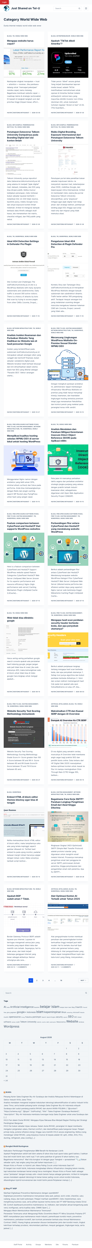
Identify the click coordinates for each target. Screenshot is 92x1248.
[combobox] (44, 993)
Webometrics (61, 1022)
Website (72, 1021)
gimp (8, 1012)
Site (57, 1244)
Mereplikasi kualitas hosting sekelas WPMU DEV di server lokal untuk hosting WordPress (23, 438)
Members (48, 1244)
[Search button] (79, 8)
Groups (38, 1244)
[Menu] (86, 8)
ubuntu (39, 1022)
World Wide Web (21, 36)
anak (8, 1007)
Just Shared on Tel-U (25, 8)
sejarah (65, 1017)
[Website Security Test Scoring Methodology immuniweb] (24, 733)
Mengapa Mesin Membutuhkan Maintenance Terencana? (27, 1210)
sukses (14, 1022)
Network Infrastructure (22, 328)
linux (64, 1012)
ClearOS (78, 1007)
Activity (29, 1244)
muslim (6, 1017)
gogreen (13, 1012)
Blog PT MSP (11, 1188)
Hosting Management (74, 328)
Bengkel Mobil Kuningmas (17, 1146)
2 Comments (22, 967)
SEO (71, 1016)
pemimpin (36, 1017)
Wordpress (19, 236)
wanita (44, 1022)
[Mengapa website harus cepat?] (24, 62)
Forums (65, 1244)
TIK (13, 36)
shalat (79, 1017)
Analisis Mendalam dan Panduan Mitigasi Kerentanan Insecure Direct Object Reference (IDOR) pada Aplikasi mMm (67, 435)
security (59, 1017)
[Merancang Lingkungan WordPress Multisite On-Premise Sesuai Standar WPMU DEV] (68, 365)
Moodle (82, 1012)
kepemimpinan (52, 1012)
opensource (15, 1017)
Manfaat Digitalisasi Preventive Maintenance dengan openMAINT (31, 1193)
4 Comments (66, 967)
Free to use (60, 328)
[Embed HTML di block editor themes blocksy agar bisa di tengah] (24, 821)
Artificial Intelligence (59, 704)
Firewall (85, 1007)
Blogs (9, 36)
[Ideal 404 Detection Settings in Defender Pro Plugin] (24, 263)
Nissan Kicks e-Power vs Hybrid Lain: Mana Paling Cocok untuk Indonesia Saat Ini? (39, 1165)
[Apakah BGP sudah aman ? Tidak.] (24, 918)
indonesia (31, 1012)
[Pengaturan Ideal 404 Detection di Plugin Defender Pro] (68, 266)
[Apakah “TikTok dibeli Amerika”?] (68, 62)
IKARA (8, 1092)
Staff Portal (18, 1244)
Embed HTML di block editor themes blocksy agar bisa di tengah (22, 800)
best (69, 1007)
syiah (18, 1022)
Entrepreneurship (63, 36)
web (47, 1022)
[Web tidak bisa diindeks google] (24, 639)
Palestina (28, 1017)
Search (44, 1017)
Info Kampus (17, 125)
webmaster (52, 1022)
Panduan (75, 1244)
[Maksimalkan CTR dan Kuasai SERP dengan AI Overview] (68, 733)
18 (61, 980)
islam (40, 1012)
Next (82, 980)
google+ (21, 1012)
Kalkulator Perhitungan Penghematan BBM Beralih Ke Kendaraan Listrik (33, 1151)
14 (55, 1059)
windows (81, 1022)
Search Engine (51, 1017)
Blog (73, 1007)
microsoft (76, 1012)
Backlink (36, 1007)
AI (5, 1006)
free (5, 1012)
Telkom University (28, 1022)
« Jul (6, 1080)
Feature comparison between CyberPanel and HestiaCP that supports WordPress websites (23, 526)
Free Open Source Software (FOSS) (25, 424)
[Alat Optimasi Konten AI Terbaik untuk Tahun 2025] (68, 918)
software (7, 1022)
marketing (69, 1012)
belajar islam (49, 1007)
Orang (23, 1017)
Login (4, 2)
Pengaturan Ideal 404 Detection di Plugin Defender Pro (67, 244)
